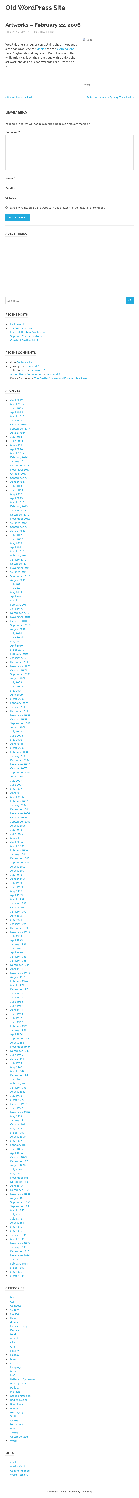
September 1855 (20, 1202)
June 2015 (16, 408)
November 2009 (20, 665)
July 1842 (16, 1218)
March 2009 (17, 698)
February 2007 (19, 801)
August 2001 (18, 870)
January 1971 (18, 993)
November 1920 (20, 1112)
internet (15, 1362)
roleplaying (17, 1412)
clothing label (66, 48)
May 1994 (16, 919)
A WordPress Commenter (25, 374)
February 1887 (19, 1144)
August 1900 (18, 1136)
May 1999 (16, 891)
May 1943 (16, 1067)
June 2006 (16, 833)
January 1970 (18, 997)
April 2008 (16, 743)
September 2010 (20, 625)
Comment (12, 132)
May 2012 (16, 543)
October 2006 (18, 817)
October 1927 (18, 1103)
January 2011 (18, 608)
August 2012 (18, 530)
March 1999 (17, 899)
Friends (14, 1338)
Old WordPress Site (35, 7)
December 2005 (19, 858)
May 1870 (16, 1173)
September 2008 (20, 723)
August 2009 (18, 678)
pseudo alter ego (44, 31)
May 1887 (16, 1140)
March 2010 (17, 649)
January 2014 (18, 461)
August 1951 (18, 1042)
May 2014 (16, 444)
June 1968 (16, 1001)
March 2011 (17, 600)
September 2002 (20, 862)
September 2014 (20, 428)
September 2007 (20, 772)
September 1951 (20, 1038)
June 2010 (16, 637)
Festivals (15, 1330)
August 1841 (18, 1222)
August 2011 (18, 580)
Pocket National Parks (20, 97)
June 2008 (16, 735)
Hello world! (17, 323)
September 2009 (20, 674)
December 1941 (19, 1075)
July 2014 (16, 436)
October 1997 (18, 907)
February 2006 (19, 850)
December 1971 (19, 989)
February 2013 (19, 506)
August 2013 (18, 481)
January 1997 (18, 911)
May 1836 (16, 1230)
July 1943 (16, 1062)
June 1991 (16, 948)
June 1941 (16, 1079)
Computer (16, 1305)
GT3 (12, 1346)
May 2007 (16, 788)
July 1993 (16, 936)
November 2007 (20, 764)
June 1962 (16, 1022)
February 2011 (19, 604)
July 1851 (16, 1214)
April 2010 (16, 645)
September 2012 (20, 526)
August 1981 (18, 977)
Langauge (16, 1367)
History (14, 1350)
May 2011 (16, 592)
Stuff (13, 1416)
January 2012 (18, 559)
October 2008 (18, 719)
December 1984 (19, 964)
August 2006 (18, 825)
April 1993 (16, 940)
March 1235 (17, 1275)
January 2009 (18, 706)
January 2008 (18, 756)
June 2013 (16, 489)
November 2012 (20, 518)
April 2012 (16, 547)
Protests (15, 1391)
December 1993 (19, 927)
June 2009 (16, 686)
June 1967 (16, 1005)
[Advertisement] (69, 265)
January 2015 (18, 420)
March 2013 (17, 502)
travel (13, 1428)
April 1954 (16, 1034)
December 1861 (19, 1189)
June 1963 (16, 1013)
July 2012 (16, 535)
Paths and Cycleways (22, 1379)
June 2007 (16, 784)
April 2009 (16, 694)
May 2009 (16, 690)
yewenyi (25, 31)
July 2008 (16, 731)
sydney (14, 1420)
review (14, 1407)
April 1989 (16, 952)
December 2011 (19, 563)
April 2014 (16, 449)
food (13, 1334)
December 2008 (19, 711)
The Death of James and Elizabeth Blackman (61, 378)
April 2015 (16, 412)
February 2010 (19, 653)
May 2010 (16, 641)
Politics (14, 1387)
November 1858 (20, 1193)
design (41, 48)
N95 (12, 1375)
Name (10, 178)
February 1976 (19, 981)
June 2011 (16, 588)
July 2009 (16, 682)
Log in (13, 1462)
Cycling (14, 1313)
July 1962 (16, 1017)
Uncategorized (19, 1436)
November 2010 (20, 616)
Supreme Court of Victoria (26, 336)
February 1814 (19, 1263)
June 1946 (16, 1054)
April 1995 (16, 915)
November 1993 (20, 932)
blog (12, 1297)
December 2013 (19, 465)
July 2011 (16, 584)
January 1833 (18, 1247)
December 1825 (19, 1251)
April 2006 (16, 841)
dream (14, 1322)
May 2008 (16, 739)
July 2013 (16, 485)
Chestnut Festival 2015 (24, 340)
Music (13, 1371)
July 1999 (16, 882)
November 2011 (20, 567)
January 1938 (18, 1087)
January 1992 (18, 944)
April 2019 (16, 399)
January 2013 (18, 510)
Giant (13, 1342)
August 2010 (18, 629)
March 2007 (17, 796)
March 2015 (17, 416)
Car (12, 1301)
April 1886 (16, 1153)
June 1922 (16, 1108)
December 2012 (19, 514)
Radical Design (19, 1399)
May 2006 (16, 837)
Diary (13, 1317)
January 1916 (18, 1120)
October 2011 (18, 571)
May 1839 (16, 1226)
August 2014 (18, 432)
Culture (14, 1309)
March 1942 (17, 1071)
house (13, 1358)
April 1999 (16, 895)
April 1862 (16, 1185)
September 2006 (20, 821)
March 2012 (17, 551)
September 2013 (20, 477)
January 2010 (18, 657)
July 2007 (16, 780)
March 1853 (17, 1210)
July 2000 (16, 874)
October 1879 (18, 1157)
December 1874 (19, 1161)
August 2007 (18, 776)
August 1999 (18, 878)
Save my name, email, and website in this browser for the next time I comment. (57, 207)
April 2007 (16, 792)
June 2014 (16, 440)
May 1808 (16, 1271)
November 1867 (20, 1177)
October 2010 (18, 620)
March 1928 (17, 1099)
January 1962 (18, 1030)
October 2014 (18, 424)
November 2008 (20, 715)
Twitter (14, 1432)
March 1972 (17, 985)
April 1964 (16, 1009)
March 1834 (17, 1238)
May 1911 (16, 1128)
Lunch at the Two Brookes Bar (28, 332)
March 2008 (17, 747)
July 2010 (16, 633)
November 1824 (20, 1255)
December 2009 (19, 661)
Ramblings (16, 1403)
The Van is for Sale (21, 327)
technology (17, 1424)
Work (13, 1440)
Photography (18, 1383)
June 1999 (16, 886)
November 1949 (20, 1046)
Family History (18, 1326)
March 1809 (17, 1267)
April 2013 (16, 498)
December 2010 (19, 612)
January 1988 (18, 956)
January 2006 (18, 854)
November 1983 (20, 972)
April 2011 (16, 596)
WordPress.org (19, 1474)
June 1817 (16, 1259)
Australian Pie (24, 361)
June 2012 (16, 539)
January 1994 (18, 923)
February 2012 (19, 555)
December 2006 (19, 809)
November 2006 (20, 813)
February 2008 (19, 751)
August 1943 (18, 1058)
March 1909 (17, 1132)
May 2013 (16, 494)
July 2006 (16, 829)
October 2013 (18, 473)
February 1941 (19, 1083)
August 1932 (18, 1091)
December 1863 (19, 1181)
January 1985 (18, 960)
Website (10, 198)
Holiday (14, 1354)
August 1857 (18, 1198)
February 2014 (19, 457)
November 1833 (20, 1243)
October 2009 (18, 670)
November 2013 (20, 469)
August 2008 (18, 727)
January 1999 (18, 903)
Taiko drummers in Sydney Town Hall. (109, 97)
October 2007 (18, 768)
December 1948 (19, 1050)
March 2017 (17, 404)
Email (10, 188)
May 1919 (16, 1116)
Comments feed (20, 1470)
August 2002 (18, 866)
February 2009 (19, 702)
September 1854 (20, 1206)
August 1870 (18, 1165)
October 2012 (18, 522)
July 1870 (16, 1169)
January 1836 (18, 1234)
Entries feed (17, 1466)
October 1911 (18, 1124)
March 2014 (17, 453)
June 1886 (16, 1148)
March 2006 (17, 846)
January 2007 (18, 805)
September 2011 (20, 575)
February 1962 (19, 1026)
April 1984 (16, 968)
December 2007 (19, 760)
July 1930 (16, 1095)
